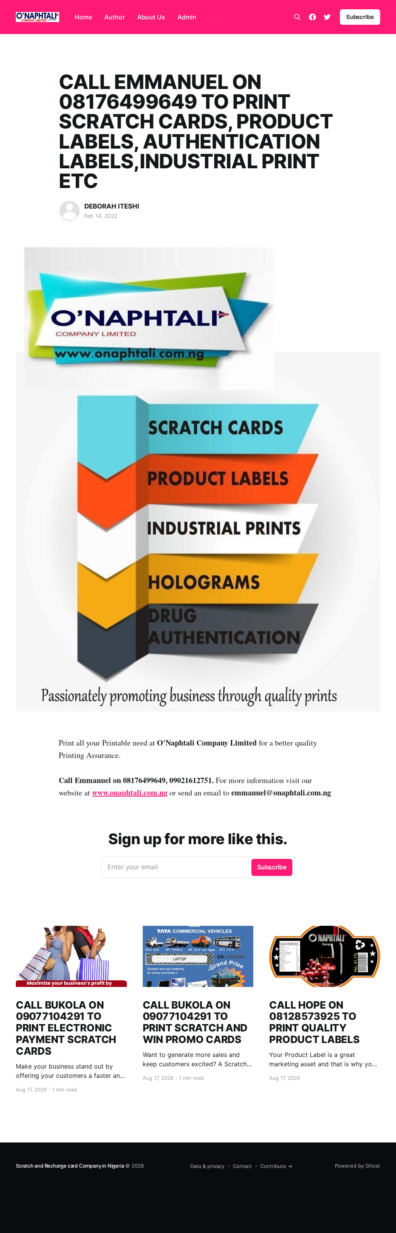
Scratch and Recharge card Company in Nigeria (70, 1166)
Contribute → (276, 1166)
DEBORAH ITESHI (111, 206)
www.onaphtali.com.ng (129, 792)
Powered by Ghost (357, 1166)
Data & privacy (207, 1166)
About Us (151, 17)
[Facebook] (312, 17)
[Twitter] (327, 17)
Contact (242, 1166)
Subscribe (360, 17)
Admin (187, 17)
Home (83, 17)
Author (114, 17)
